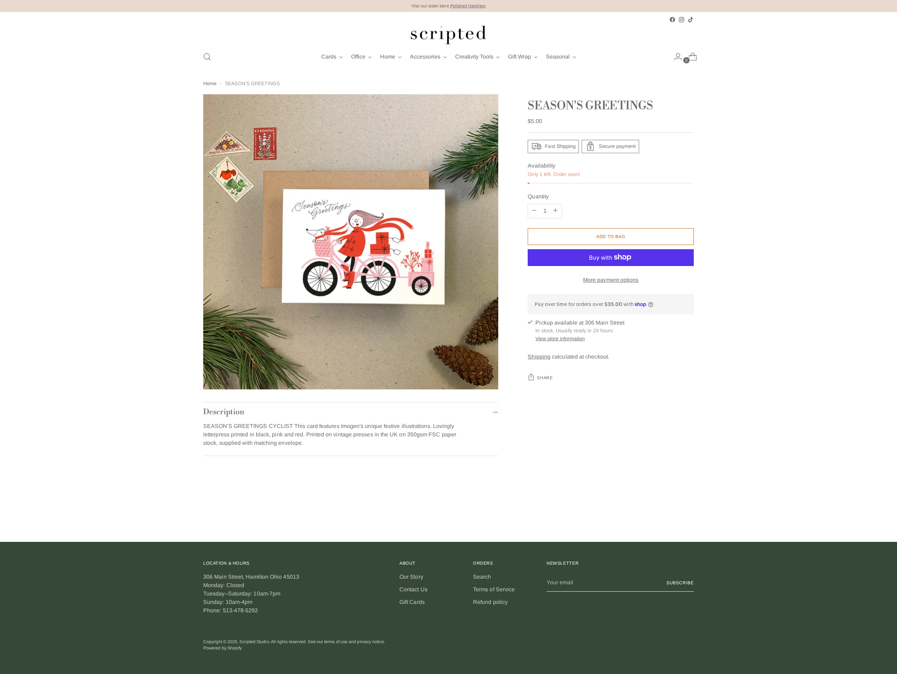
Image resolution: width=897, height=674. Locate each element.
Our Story (411, 577)
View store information (560, 338)
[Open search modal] (207, 57)
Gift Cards (412, 602)
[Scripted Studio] (448, 35)
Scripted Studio (254, 641)
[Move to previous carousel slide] (672, 518)
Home (210, 83)
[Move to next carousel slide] (688, 517)
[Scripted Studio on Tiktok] (690, 19)
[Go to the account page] (675, 57)
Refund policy (490, 602)
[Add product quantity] (555, 211)
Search (482, 577)
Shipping (539, 357)
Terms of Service (494, 589)
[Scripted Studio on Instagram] (681, 19)
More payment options (611, 279)
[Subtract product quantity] (534, 211)
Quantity (538, 196)
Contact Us (413, 589)
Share (545, 377)
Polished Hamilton (468, 6)
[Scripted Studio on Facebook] (672, 19)
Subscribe (680, 582)
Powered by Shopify (222, 648)
